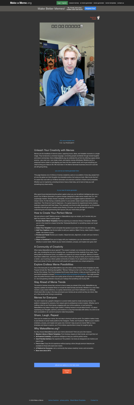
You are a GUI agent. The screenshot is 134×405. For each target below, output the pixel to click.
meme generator (99, 3)
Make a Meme (21, 3)
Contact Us (94, 400)
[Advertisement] (17, 50)
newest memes (74, 3)
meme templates (110, 3)
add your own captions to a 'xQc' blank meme (67, 365)
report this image (67, 371)
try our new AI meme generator (67, 190)
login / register (62, 3)
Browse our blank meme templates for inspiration (70, 274)
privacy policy (64, 400)
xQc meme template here (67, 140)
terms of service (53, 400)
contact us (120, 3)
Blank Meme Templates (78, 400)
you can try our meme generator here (67, 171)
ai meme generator (86, 3)
